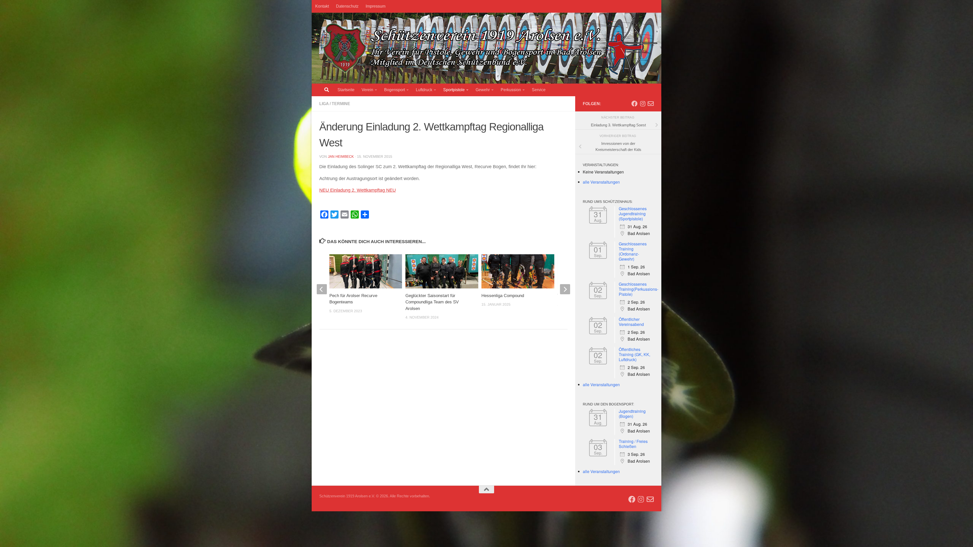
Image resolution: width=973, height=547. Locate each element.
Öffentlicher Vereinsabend (631, 321)
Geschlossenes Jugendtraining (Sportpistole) (633, 214)
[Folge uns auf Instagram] (643, 104)
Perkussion (511, 90)
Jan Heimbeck (341, 156)
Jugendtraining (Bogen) (632, 413)
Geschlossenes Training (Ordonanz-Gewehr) (633, 251)
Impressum (375, 6)
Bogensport (394, 90)
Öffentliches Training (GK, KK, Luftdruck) (634, 354)
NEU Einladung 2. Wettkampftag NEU (357, 190)
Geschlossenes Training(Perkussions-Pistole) (638, 289)
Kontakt (322, 6)
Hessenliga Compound (502, 295)
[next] (565, 289)
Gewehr (483, 90)
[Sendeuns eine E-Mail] (651, 104)
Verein (367, 90)
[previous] (322, 289)
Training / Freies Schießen (633, 443)
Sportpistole (454, 90)
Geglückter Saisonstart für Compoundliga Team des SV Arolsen (432, 302)
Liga (324, 104)
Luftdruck (424, 90)
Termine (341, 104)
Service (539, 90)
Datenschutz (347, 6)
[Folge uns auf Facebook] (634, 104)
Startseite (346, 90)
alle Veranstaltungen (601, 182)
